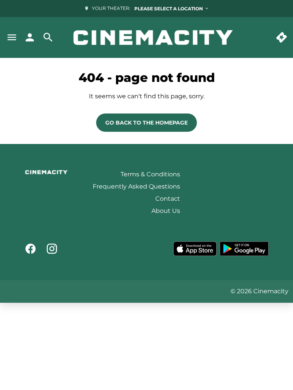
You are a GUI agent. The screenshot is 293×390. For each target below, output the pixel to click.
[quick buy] (281, 37)
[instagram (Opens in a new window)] (52, 249)
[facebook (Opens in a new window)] (30, 249)
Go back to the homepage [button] (146, 122)
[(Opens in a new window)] (195, 248)
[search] (48, 37)
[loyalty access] (30, 37)
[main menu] (12, 37)
